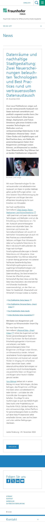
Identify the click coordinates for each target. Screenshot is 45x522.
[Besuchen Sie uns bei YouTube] (22, 481)
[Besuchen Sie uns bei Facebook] (8, 481)
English (27, 3)
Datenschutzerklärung (15, 504)
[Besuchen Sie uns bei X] (13, 481)
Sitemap (9, 496)
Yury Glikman (11, 381)
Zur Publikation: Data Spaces (19, 300)
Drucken (12, 447)
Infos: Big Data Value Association (20, 315)
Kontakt (9, 499)
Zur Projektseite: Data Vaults (19, 311)
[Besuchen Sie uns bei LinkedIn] (18, 481)
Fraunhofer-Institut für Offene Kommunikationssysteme (22, 19)
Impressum (10, 501)
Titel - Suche (36, 2)
